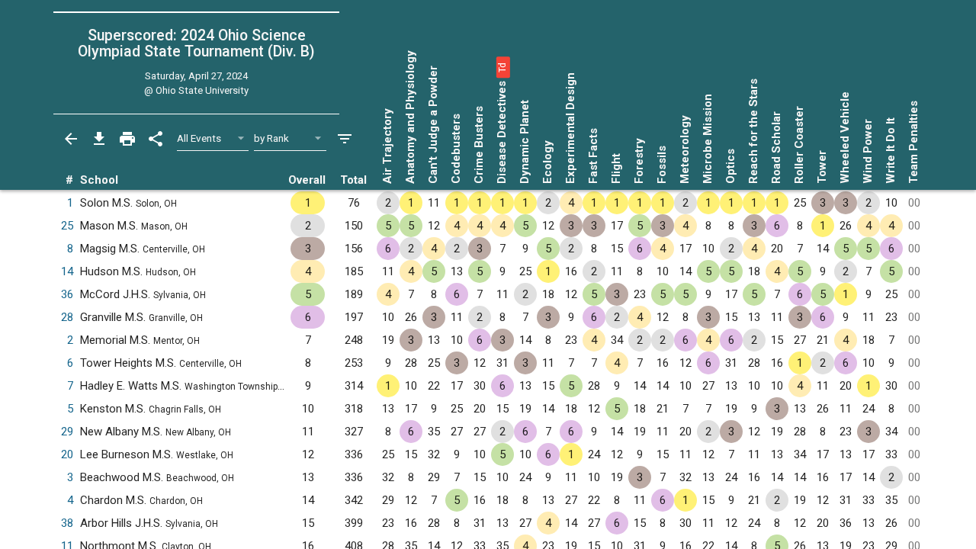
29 (67, 431)
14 (67, 271)
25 (67, 226)
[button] (502, 67)
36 (67, 294)
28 (67, 317)
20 (67, 454)
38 (67, 523)
